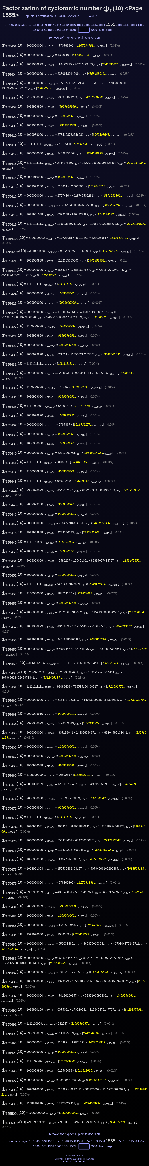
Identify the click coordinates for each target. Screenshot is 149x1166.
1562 (51, 29)
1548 (58, 24)
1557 (126, 24)
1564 (65, 29)
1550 (72, 24)
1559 (141, 24)
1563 (58, 29)
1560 (36, 29)
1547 (51, 24)
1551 (80, 24)
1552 (87, 24)
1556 (119, 24)
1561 (43, 29)
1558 (133, 24)
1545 (36, 24)
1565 (72, 29)
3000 (93, 29)
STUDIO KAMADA (67, 16)
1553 (94, 24)
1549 (65, 24)
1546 (43, 24)
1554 (101, 24)
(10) (12, 45)
